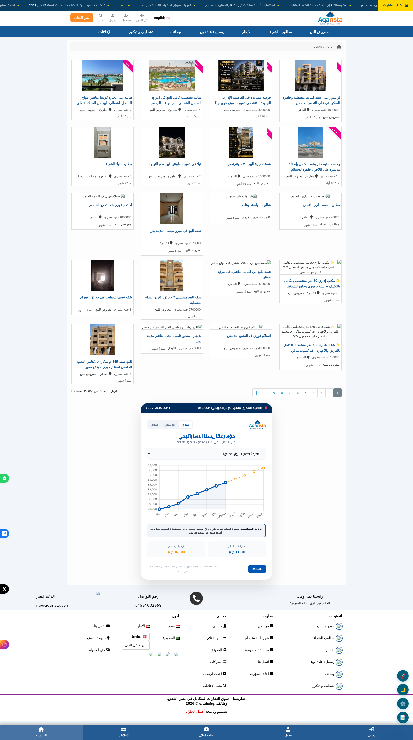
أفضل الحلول (195, 711)
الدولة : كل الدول (136, 645)
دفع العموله (97, 649)
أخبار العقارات (393, 5)
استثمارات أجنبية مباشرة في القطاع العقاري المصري (264, 5)
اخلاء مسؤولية (260, 673)
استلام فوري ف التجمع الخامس (110, 204)
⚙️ (403, 704)
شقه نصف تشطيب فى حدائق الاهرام (106, 297)
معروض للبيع (319, 31)
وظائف (175, 31)
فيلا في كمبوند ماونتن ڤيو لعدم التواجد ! (174, 163)
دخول (112, 20)
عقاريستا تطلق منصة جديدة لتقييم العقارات (342, 5)
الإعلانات (104, 31)
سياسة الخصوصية (257, 649)
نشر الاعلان (82, 17)
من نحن (264, 625)
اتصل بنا (264, 661)
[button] (4, 478)
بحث (100, 20)
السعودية (169, 637)
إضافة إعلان (206, 735)
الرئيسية (41, 735)
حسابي (218, 625)
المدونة (217, 649)
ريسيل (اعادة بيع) (211, 31)
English (160, 18)
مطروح (173, 109)
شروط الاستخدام (257, 637)
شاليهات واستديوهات (256, 204)
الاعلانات (124, 735)
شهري (185, 424)
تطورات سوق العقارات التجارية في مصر (190, 5)
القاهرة (302, 109)
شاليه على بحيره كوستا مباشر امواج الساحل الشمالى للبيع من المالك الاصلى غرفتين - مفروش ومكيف (104, 103)
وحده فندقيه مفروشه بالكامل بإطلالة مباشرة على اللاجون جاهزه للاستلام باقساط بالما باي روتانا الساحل (314, 169)
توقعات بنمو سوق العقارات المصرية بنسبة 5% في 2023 (91, 5)
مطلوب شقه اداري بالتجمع (321, 204)
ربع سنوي (169, 424)
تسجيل (126, 20)
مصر (172, 625)
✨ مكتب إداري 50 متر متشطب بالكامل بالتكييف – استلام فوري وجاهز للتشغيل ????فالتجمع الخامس (312, 286)
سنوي (154, 424)
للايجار (247, 31)
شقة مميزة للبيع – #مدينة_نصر (249, 163)
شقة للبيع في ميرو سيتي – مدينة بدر (176, 230)
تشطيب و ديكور (141, 31)
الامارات (139, 625)
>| (257, 392)
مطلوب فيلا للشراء (119, 163)
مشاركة (257, 569)
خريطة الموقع (97, 637)
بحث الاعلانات (213, 685)
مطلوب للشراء (281, 31)
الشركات (216, 661)
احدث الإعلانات (323, 47)
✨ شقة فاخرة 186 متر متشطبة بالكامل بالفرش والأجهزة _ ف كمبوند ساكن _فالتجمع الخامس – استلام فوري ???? (311, 350)
